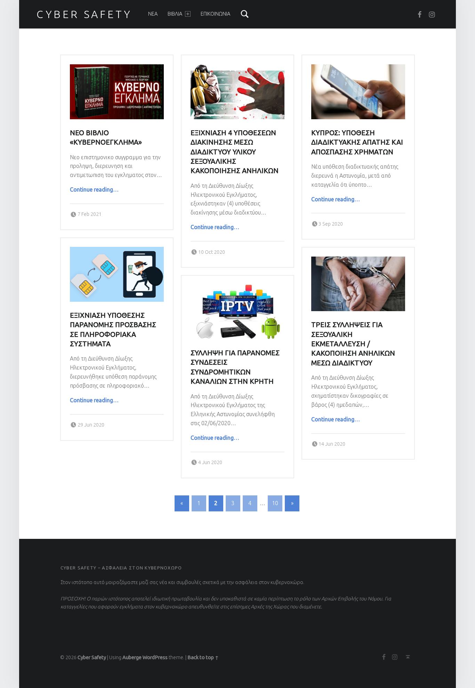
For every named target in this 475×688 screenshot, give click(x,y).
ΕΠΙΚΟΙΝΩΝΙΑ (215, 14)
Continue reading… (94, 189)
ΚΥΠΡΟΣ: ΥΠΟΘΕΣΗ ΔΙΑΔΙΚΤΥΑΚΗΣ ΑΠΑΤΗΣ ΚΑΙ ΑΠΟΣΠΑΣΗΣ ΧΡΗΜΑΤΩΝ (357, 142)
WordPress (155, 657)
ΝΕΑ (153, 14)
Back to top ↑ (203, 657)
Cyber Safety (84, 14)
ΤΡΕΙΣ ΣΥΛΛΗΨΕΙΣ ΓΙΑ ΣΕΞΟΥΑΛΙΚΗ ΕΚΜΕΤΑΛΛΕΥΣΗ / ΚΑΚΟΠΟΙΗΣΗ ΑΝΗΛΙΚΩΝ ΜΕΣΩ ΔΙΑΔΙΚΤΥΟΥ (353, 344)
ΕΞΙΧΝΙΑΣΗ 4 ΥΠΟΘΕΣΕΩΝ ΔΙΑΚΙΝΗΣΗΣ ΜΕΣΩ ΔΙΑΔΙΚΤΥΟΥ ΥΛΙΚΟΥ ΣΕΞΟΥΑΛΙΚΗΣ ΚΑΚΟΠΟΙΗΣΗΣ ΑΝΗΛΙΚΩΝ (235, 152)
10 (275, 503)
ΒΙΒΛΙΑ (175, 14)
